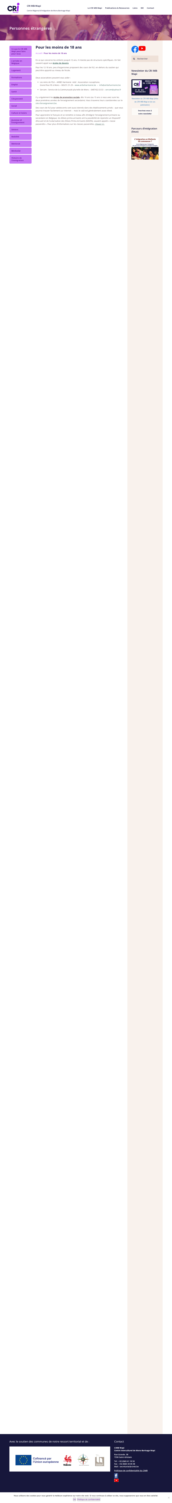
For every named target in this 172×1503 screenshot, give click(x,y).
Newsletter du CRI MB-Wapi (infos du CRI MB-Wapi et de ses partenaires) (145, 102)
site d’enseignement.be (46, 103)
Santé (14, 91)
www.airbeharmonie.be (85, 85)
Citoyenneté (17, 98)
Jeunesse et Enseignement (17, 121)
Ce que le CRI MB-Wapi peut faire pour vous (19, 51)
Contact (150, 8)
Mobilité (15, 136)
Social (14, 106)
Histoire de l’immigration (17, 159)
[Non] (168, 1497)
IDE (142, 8)
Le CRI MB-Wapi (95, 8)
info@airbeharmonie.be (110, 85)
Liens (135, 8)
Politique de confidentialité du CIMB (131, 1470)
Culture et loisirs (19, 113)
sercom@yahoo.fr (113, 89)
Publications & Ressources (117, 8)
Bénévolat (16, 151)
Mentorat (15, 143)
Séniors (14, 129)
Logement (16, 70)
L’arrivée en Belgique (16, 62)
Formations (16, 77)
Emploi (14, 84)
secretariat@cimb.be (129, 1466)
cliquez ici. (100, 124)
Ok (74, 1499)
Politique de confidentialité (89, 1499)
